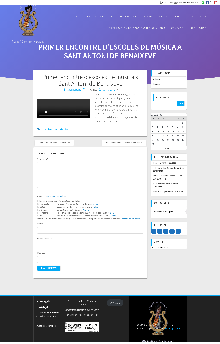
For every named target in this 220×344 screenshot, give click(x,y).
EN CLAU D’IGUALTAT (172, 16)
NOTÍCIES (107, 89)
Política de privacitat (49, 311)
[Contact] (172, 231)
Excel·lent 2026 (159, 163)
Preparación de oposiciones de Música (137, 28)
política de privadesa (56, 196)
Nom (40, 223)
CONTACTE (178, 28)
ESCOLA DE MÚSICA (99, 16)
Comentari (42, 158)
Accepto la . (51, 196)
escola (58, 129)
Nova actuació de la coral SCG (166, 183)
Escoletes (199, 16)
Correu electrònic (45, 238)
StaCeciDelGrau (74, 89)
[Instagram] (153, 231)
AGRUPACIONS (127, 16)
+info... (95, 204)
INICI (78, 16)
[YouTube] (165, 231)
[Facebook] (159, 231)
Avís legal (43, 307)
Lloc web (41, 253)
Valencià (156, 79)
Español (156, 84)
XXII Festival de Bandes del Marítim (168, 168)
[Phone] (178, 231)
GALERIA (147, 16)
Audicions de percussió (163, 191)
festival (64, 129)
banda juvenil (48, 129)
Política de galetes (48, 316)
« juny (167, 148)
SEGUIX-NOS (199, 28)
